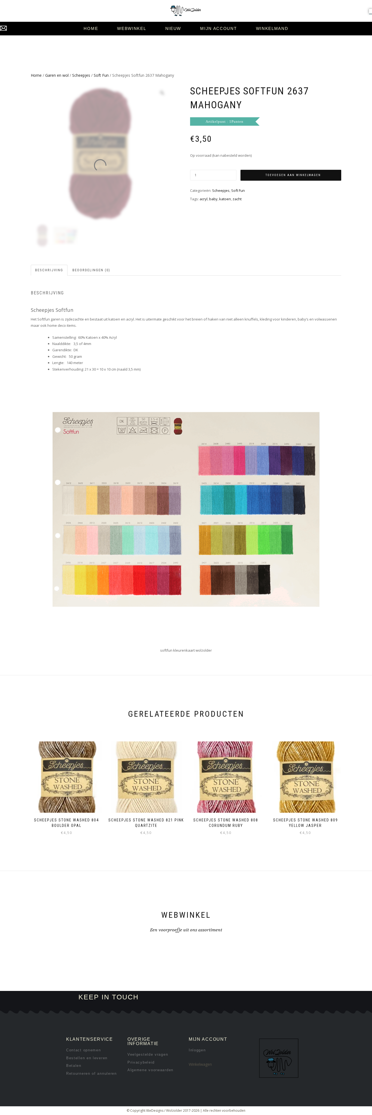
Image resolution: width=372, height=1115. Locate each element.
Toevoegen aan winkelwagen (293, 175)
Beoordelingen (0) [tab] (91, 270)
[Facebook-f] (215, 997)
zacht (237, 198)
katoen (225, 198)
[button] (370, 11)
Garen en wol (57, 75)
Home (91, 28)
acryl (204, 198)
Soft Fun (101, 75)
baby (213, 198)
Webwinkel (131, 28)
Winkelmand (272, 28)
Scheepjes (81, 75)
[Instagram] (234, 997)
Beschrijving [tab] (49, 270)
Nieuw (173, 28)
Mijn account (218, 28)
